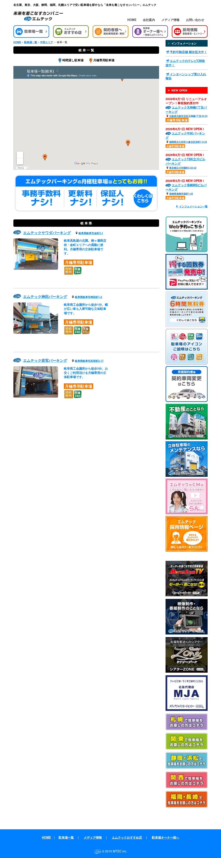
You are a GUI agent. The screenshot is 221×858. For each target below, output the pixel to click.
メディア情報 (170, 20)
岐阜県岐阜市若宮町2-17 (89, 361)
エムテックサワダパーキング (47, 232)
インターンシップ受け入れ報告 (186, 76)
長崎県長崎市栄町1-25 (181, 193)
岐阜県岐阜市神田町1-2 (88, 297)
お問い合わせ (195, 20)
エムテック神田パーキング (45, 296)
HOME (131, 20)
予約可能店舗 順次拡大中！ (188, 52)
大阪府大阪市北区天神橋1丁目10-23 (188, 116)
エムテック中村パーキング (185, 135)
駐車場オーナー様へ (165, 837)
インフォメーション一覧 (193, 206)
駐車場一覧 (30, 42)
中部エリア (46, 42)
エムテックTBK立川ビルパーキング (185, 161)
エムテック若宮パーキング (45, 360)
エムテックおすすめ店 (127, 837)
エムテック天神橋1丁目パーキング (186, 109)
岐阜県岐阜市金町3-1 (91, 233)
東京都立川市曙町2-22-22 (182, 167)
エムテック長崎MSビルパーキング (186, 187)
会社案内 (149, 20)
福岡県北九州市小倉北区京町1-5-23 (188, 141)
